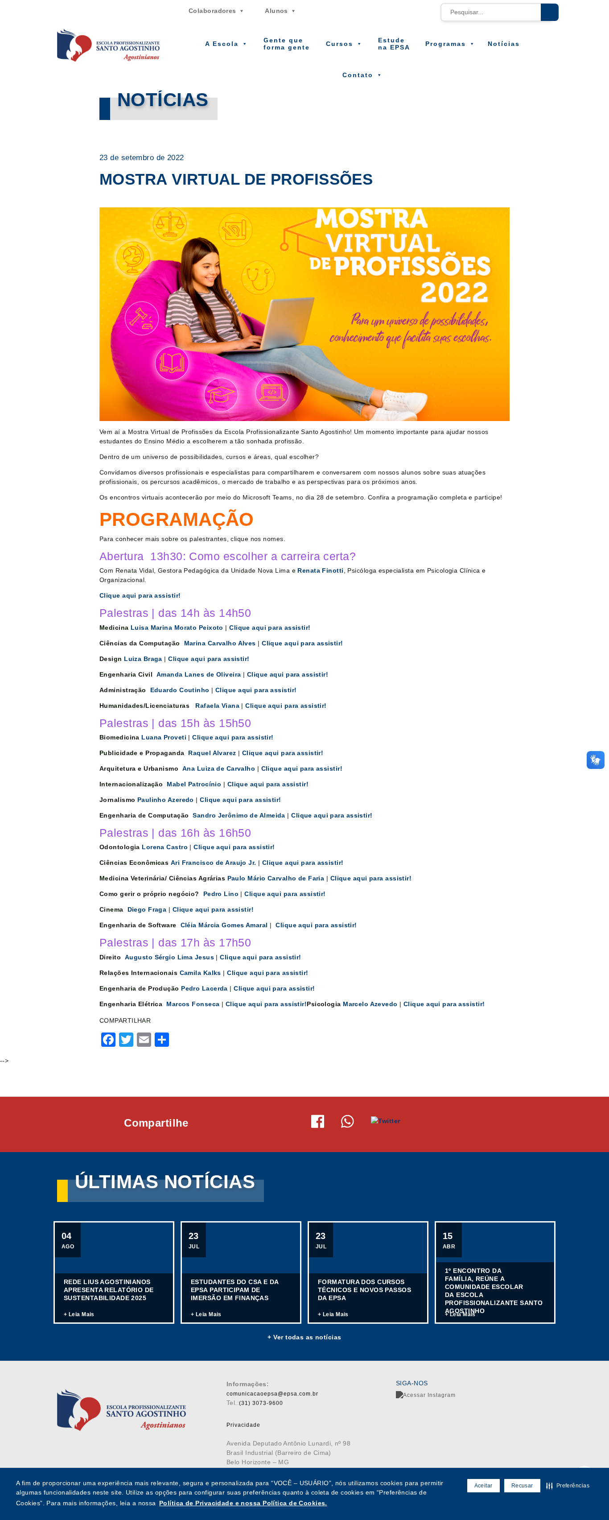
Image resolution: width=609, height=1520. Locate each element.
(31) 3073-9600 (261, 1403)
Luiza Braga (143, 658)
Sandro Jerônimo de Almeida (239, 815)
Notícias (504, 43)
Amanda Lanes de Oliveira (199, 674)
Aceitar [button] (483, 1486)
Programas (445, 43)
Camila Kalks (201, 972)
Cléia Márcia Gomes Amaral (224, 925)
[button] (567, 1486)
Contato (357, 74)
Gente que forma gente (286, 44)
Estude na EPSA (394, 44)
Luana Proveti (164, 737)
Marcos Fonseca (192, 1004)
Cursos (339, 43)
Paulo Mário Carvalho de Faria (276, 878)
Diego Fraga (147, 909)
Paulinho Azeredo (166, 799)
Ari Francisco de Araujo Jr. (213, 862)
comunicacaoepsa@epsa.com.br (272, 1394)
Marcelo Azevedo (370, 1004)
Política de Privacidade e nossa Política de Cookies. (243, 1503)
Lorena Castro (165, 847)
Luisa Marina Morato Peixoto (177, 627)
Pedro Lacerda (204, 988)
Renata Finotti (320, 570)
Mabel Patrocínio (194, 784)
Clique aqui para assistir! (140, 595)
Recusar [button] (522, 1486)
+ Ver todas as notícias (304, 1337)
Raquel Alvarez (211, 752)
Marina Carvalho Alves (220, 643)
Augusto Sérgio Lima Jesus (170, 957)
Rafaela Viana (217, 705)
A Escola (222, 43)
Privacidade (243, 1425)
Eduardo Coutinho (180, 690)
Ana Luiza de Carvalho (218, 768)
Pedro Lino (221, 893)
